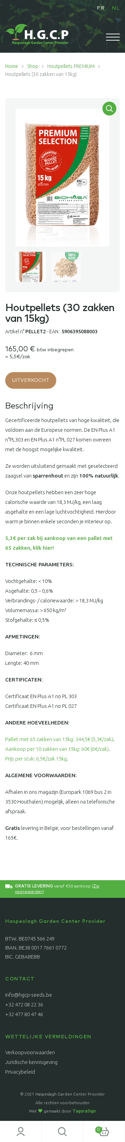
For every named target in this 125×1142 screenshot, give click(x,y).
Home (11, 66)
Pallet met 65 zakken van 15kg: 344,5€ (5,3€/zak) (59, 739)
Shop (32, 66)
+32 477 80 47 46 (24, 1014)
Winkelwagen (91, 1127)
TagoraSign (84, 1111)
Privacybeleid (20, 1072)
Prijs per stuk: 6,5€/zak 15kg (36, 759)
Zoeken (62, 1131)
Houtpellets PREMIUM (70, 66)
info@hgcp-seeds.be (28, 995)
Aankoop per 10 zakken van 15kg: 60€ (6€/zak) (57, 749)
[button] (109, 108)
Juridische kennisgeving (31, 1062)
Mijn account (21, 1131)
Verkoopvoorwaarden (30, 1052)
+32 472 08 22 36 (24, 1004)
